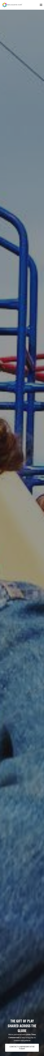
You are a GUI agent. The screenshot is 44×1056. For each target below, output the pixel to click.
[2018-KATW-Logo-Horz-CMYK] (12, 5)
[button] (41, 5)
